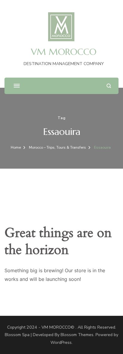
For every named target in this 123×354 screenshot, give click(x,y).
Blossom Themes (77, 335)
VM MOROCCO (63, 51)
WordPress (61, 342)
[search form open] (109, 86)
